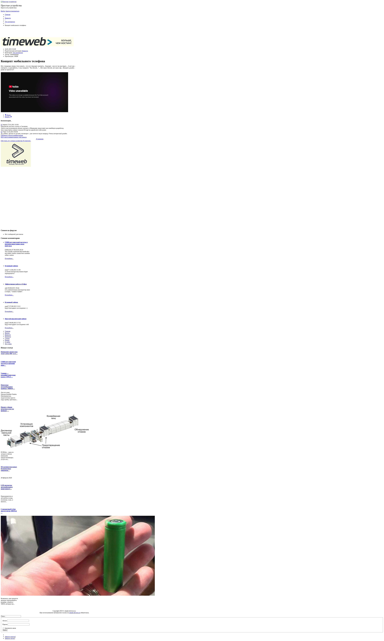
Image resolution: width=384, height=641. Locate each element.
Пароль (4, 624)
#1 (1, 124)
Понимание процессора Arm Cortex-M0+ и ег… (9, 352)
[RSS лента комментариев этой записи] (11, 121)
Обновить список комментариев (12, 135)
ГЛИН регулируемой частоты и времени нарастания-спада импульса (16, 244)
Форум (7, 333)
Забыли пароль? (10, 637)
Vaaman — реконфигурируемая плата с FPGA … (8, 375)
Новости (8, 18)
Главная (7, 14)
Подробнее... (9, 258)
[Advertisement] (37, 32)
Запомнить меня (10, 628)
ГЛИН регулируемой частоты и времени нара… (8, 363)
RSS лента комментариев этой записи (14, 137)
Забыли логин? (10, 638)
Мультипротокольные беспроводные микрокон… (9, 468)
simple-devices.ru (74, 613)
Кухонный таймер (11, 266)
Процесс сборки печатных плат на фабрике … (7, 409)
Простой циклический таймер (15, 319)
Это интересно (10, 22)
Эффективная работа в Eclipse (16, 284)
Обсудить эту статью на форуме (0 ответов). (16, 141)
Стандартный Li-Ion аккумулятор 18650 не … (9, 511)
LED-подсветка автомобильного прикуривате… (7, 487)
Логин (4, 621)
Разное (7, 340)
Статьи (7, 338)
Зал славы (8, 344)
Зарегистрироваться (12, 11)
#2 (1, 132)
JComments (39, 139)
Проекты (8, 336)
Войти (3, 11)
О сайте (7, 342)
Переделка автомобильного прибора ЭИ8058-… (8, 386)
